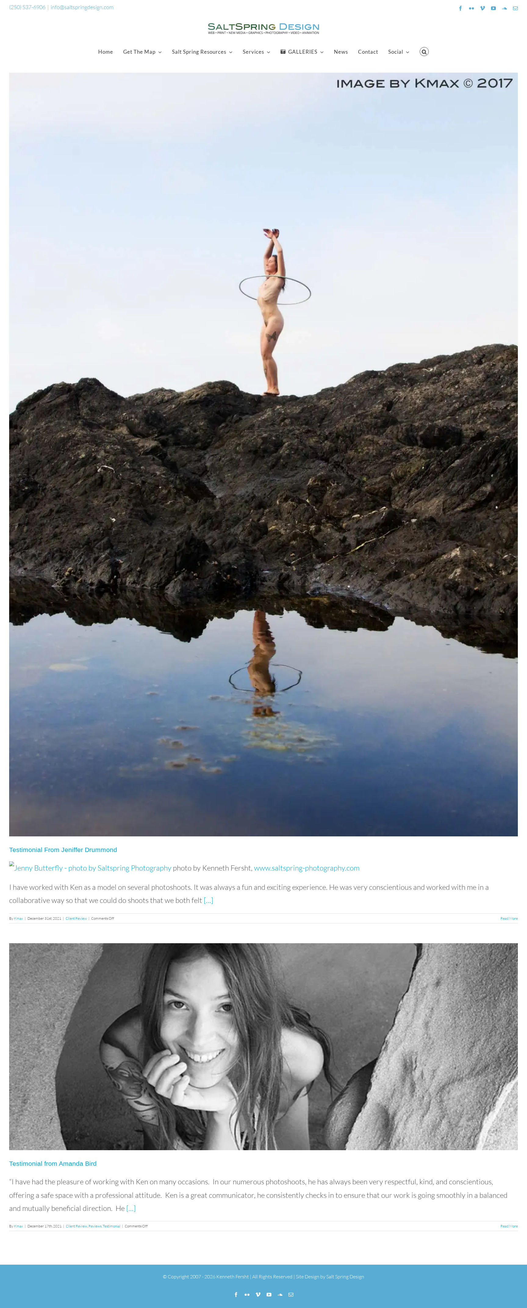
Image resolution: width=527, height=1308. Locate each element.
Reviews (95, 1226)
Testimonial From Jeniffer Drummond (63, 849)
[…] (208, 900)
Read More (509, 918)
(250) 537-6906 (27, 7)
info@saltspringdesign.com (82, 7)
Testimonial (111, 1226)
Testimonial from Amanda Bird (53, 1163)
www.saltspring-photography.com (307, 867)
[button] (424, 51)
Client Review (76, 918)
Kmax (18, 918)
